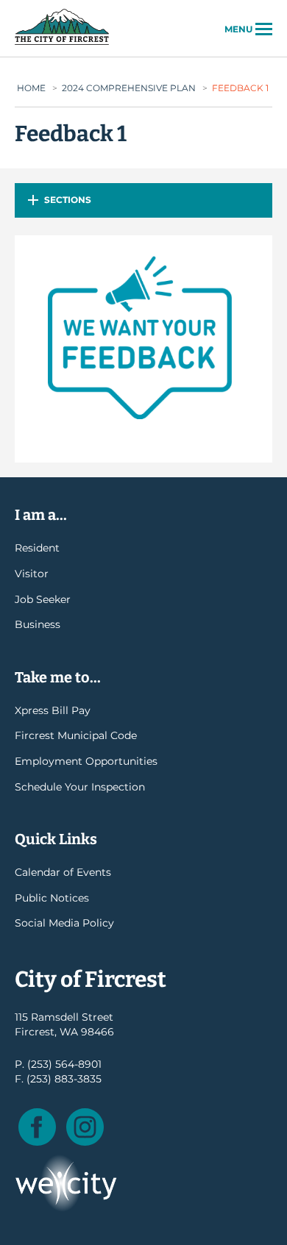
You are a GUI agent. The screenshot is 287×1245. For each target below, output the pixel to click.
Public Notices (52, 898)
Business (37, 624)
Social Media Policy (64, 923)
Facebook (37, 1127)
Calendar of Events (63, 872)
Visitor (32, 573)
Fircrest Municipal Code (76, 735)
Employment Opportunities (86, 761)
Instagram (85, 1127)
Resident (37, 547)
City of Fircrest (62, 43)
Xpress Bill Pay (53, 710)
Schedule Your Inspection (80, 786)
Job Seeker (43, 599)
